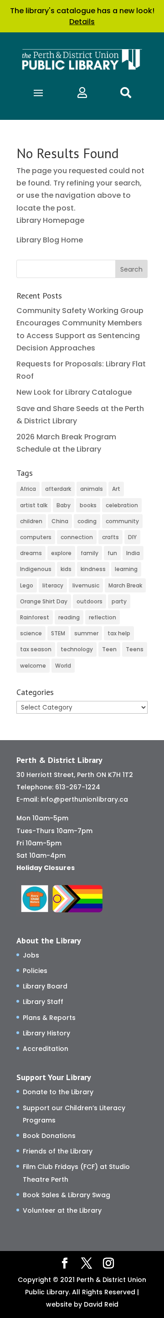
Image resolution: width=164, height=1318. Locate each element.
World (63, 665)
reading (69, 617)
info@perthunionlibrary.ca (84, 799)
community (122, 521)
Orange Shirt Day (43, 601)
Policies (35, 970)
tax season (35, 649)
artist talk (33, 505)
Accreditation (45, 1048)
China (59, 521)
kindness (93, 569)
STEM (58, 633)
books (88, 505)
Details (82, 21)
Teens (135, 649)
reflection (102, 617)
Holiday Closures (45, 867)
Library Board (45, 986)
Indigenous (35, 569)
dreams (31, 553)
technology (77, 649)
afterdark (58, 489)
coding (87, 521)
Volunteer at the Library (62, 1210)
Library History (46, 1033)
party (119, 601)
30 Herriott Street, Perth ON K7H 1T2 (74, 774)
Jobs (31, 955)
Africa (28, 489)
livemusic (85, 585)
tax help (119, 633)
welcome (33, 665)
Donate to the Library (58, 1092)
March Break (125, 585)
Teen (109, 649)
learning (126, 569)
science (31, 633)
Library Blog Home (49, 240)
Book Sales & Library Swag (66, 1195)
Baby (63, 505)
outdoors (89, 601)
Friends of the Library (57, 1151)
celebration (122, 505)
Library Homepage (50, 220)
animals (91, 489)
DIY (132, 537)
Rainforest (34, 617)
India (133, 553)
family (89, 553)
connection (77, 537)
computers (35, 537)
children (31, 521)
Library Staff (43, 1001)
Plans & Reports (49, 1017)
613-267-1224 (77, 787)
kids (66, 569)
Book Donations (49, 1135)
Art (116, 489)
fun (112, 553)
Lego (26, 585)
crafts (110, 537)
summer (86, 633)
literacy (52, 585)
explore (61, 553)
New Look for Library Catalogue (74, 392)
